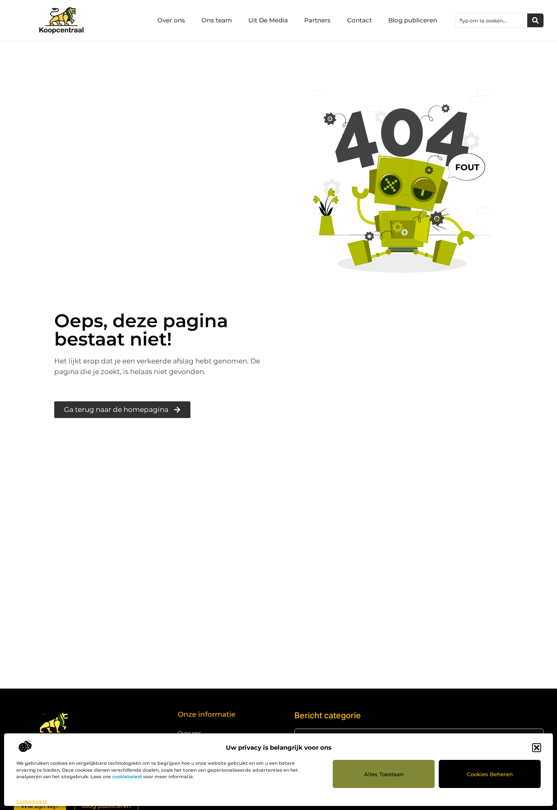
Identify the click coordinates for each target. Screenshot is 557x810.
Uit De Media (268, 20)
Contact (359, 20)
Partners (317, 20)
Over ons (171, 20)
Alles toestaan (384, 774)
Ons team (216, 20)
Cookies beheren (490, 774)
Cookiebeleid (31, 801)
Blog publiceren (412, 20)
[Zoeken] (535, 20)
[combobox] (491, 20)
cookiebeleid (127, 776)
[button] (537, 748)
